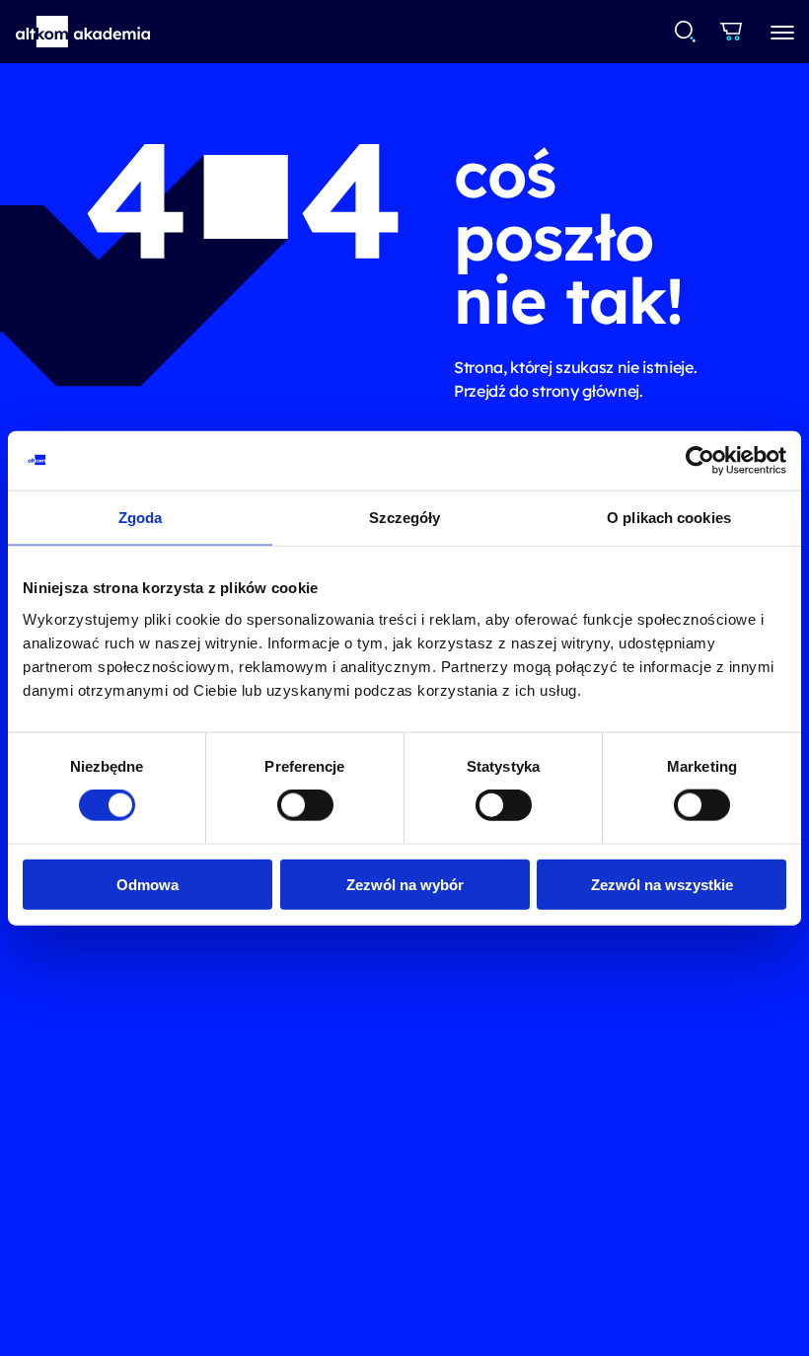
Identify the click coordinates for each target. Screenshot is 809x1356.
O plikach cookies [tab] (669, 517)
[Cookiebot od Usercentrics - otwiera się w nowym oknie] (700, 461)
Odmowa (147, 883)
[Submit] (685, 31)
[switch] (305, 805)
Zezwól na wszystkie (662, 883)
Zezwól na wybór (405, 883)
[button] (83, 31)
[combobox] (686, 31)
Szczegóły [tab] (405, 517)
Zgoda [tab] (140, 517)
